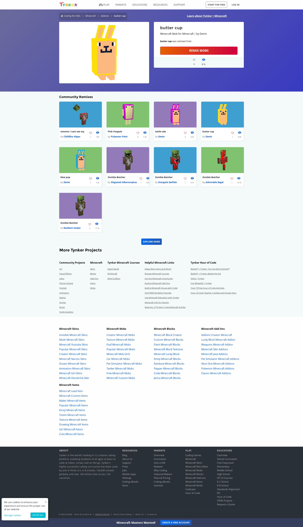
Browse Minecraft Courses (157, 273)
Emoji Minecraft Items (72, 410)
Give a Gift (159, 462)
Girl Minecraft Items (71, 429)
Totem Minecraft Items (72, 415)
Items (92, 283)
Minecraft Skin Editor (196, 466)
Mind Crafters (113, 278)
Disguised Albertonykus (124, 182)
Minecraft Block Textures (168, 349)
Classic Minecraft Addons (216, 373)
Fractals (63, 288)
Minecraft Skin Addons (214, 349)
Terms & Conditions (83, 514)
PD (218, 493)
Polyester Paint (119, 136)
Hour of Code (192, 493)
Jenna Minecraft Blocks (167, 378)
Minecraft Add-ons (195, 477)
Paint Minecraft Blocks (167, 344)
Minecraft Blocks (194, 474)
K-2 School (223, 481)
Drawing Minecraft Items (73, 424)
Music (62, 307)
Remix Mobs (198, 50)
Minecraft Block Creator (168, 335)
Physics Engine (66, 283)
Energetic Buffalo (167, 182)
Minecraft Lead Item (71, 391)
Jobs (124, 470)
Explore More (151, 241)
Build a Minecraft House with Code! (161, 288)
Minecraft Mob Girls (118, 354)
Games (62, 297)
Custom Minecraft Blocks (168, 339)
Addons (105, 15)
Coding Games (193, 455)
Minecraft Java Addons (214, 354)
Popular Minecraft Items (73, 405)
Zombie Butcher (116, 177)
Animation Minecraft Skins (74, 368)
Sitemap (126, 477)
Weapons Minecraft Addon (217, 344)
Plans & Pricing (162, 477)
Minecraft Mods (194, 485)
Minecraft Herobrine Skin (74, 378)
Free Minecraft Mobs (119, 373)
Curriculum (160, 459)
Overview (159, 455)
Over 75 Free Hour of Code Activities (207, 288)
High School (223, 474)
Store (125, 485)
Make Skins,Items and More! (158, 269)
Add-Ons (94, 278)
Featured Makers (163, 474)
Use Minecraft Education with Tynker (162, 297)
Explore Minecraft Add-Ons (157, 283)
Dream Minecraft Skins (72, 363)
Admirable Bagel (214, 182)
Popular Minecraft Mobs (121, 349)
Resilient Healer (72, 227)
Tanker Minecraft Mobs (120, 368)
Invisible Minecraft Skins (73, 335)
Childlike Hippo (72, 136)
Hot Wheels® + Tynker (201, 283)
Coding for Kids (72, 15)
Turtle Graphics (66, 312)
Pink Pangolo (115, 131)
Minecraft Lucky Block (166, 354)
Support (126, 462)
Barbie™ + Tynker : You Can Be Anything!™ (210, 269)
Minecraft (90, 15)
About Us (127, 459)
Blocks (93, 273)
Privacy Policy (102, 514)
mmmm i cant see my (72, 131)
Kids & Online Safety (122, 514)
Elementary (223, 466)
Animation (64, 292)
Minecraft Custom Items (73, 395)
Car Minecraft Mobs (118, 359)
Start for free (216, 4)
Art (60, 269)
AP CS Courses (225, 477)
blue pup (65, 177)
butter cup (208, 131)
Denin (161, 136)
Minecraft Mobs (194, 470)
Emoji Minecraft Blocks (167, 359)
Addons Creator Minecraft (216, 335)
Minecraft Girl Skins (70, 373)
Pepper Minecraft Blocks (168, 368)
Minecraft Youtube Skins (73, 344)
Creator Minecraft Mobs (121, 335)
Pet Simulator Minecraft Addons (220, 359)
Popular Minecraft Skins (73, 349)
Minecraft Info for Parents (157, 302)
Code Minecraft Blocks (167, 373)
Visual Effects (65, 273)
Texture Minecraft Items (73, 419)
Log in (235, 4)
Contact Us (152, 514)
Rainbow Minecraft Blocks (169, 363)
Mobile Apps (129, 474)
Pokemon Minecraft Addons (217, 368)
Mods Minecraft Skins (72, 339)
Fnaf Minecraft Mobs (119, 344)
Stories (62, 302)
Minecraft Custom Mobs (121, 378)
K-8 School (223, 485)
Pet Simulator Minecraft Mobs (124, 363)
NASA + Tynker (197, 278)
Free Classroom (225, 462)
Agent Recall (113, 269)
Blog (124, 455)
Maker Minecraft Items (72, 400)
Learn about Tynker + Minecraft (207, 16)
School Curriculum (227, 459)
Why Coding (160, 470)
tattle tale (160, 131)
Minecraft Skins (193, 462)
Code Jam (190, 489)
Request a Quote (226, 504)
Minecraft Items (193, 481)
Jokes (61, 278)
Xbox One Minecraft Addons (217, 363)
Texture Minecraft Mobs (121, 339)
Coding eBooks (130, 481)
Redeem (158, 466)
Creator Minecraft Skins (73, 354)
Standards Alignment (228, 489)
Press (125, 466)
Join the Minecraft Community (159, 278)
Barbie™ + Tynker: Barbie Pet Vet (206, 273)
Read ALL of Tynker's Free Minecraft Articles (165, 307)
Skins (92, 269)
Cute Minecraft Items (71, 434)
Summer (158, 485)
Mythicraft (112, 273)
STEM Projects (224, 500)
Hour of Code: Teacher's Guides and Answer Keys (213, 292)
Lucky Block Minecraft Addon (218, 339)
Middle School (224, 470)
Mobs (92, 288)
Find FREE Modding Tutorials (158, 292)
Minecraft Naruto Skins (72, 359)
